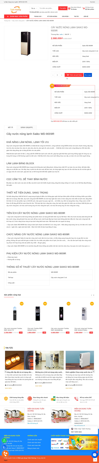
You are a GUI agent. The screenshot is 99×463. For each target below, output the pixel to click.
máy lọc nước (54, 12)
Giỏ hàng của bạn (89, 7)
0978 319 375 (23, 2)
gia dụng (42, 12)
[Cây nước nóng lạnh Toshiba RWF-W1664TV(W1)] (84, 314)
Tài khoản (74, 9)
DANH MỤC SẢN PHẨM (18, 16)
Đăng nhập (73, 7)
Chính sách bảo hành (34, 442)
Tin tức (76, 16)
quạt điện (47, 12)
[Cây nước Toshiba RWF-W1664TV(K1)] (38, 314)
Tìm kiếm (63, 8)
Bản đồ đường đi (33, 423)
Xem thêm (8, 388)
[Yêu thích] (67, 79)
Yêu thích (92, 2)
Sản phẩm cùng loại (12, 295)
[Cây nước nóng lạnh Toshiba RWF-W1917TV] (14, 314)
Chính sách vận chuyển (35, 439)
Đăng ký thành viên (33, 448)
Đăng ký (79, 7)
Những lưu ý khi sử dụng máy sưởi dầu (50, 372)
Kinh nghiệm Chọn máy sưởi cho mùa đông (82, 372)
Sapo (5, 460)
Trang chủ (38, 16)
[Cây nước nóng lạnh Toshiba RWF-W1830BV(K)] (61, 314)
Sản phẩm (65, 16)
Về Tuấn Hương (52, 16)
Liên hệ (86, 16)
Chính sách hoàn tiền (34, 445)
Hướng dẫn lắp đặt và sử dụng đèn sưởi (20, 372)
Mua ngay (88, 75)
